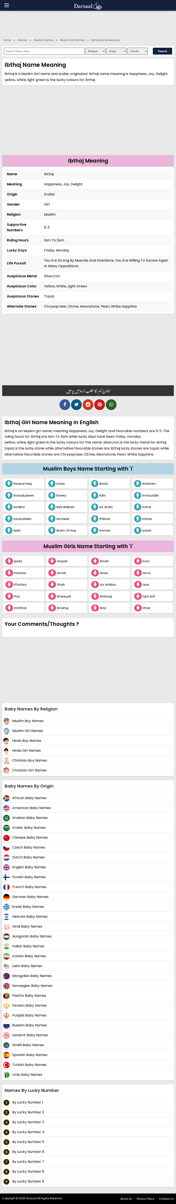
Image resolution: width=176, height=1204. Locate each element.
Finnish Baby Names (28, 877)
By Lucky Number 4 (27, 1132)
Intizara (20, 573)
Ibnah (104, 561)
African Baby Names (29, 798)
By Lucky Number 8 (27, 1171)
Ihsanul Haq (23, 483)
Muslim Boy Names (27, 721)
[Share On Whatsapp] (111, 404)
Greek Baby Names (27, 906)
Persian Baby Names (29, 1005)
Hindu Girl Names (26, 750)
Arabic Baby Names (28, 827)
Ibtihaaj (106, 596)
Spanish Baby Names (29, 1055)
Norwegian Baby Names (31, 985)
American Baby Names (31, 808)
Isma (147, 573)
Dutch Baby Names (28, 857)
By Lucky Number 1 (27, 1102)
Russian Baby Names (29, 1025)
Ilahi (102, 495)
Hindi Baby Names (26, 926)
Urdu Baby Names (26, 1074)
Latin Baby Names (26, 966)
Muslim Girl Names (72, 40)
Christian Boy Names (29, 760)
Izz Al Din (106, 507)
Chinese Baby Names (29, 837)
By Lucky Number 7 (27, 1161)
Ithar (146, 608)
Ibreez (61, 495)
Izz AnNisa (108, 584)
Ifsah (61, 584)
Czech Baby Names (28, 847)
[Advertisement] (88, 23)
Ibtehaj (62, 608)
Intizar (147, 519)
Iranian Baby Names (28, 956)
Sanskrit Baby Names (29, 1035)
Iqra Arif (149, 596)
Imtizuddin (150, 495)
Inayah (62, 561)
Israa (104, 573)
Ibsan (103, 483)
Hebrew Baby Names (29, 916)
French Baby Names (28, 887)
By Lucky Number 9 (27, 1181)
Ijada (18, 561)
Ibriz (103, 608)
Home (7, 40)
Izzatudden (23, 519)
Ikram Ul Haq (66, 530)
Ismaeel (62, 519)
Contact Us (166, 1199)
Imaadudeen (24, 495)
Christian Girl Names (29, 770)
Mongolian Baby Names (31, 976)
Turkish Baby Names (28, 1064)
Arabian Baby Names (29, 817)
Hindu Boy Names (26, 740)
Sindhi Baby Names (27, 1045)
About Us (126, 1199)
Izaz (146, 584)
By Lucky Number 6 (27, 1151)
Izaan (60, 483)
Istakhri (19, 507)
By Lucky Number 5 (27, 1142)
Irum (146, 561)
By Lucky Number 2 (27, 1112)
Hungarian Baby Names (31, 936)
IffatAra (20, 584)
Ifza (17, 596)
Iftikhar (104, 519)
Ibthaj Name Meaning (105, 40)
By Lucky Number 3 (27, 1122)
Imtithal (20, 608)
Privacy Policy (145, 1199)
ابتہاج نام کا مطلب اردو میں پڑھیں (88, 391)
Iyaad (146, 530)
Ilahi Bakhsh (65, 507)
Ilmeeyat (64, 596)
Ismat (61, 573)
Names (22, 40)
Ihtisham (149, 483)
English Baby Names (28, 867)
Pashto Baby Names (28, 995)
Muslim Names (43, 40)
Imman (105, 530)
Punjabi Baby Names (28, 1015)
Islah (17, 530)
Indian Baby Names (27, 946)
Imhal (146, 507)
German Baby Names (30, 897)
